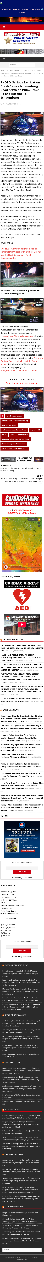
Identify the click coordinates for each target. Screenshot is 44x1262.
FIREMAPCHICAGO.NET (13, 639)
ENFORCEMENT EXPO (9, 897)
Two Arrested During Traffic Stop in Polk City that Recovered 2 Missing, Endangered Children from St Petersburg (21, 1146)
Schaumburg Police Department (14, 448)
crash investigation (14, 416)
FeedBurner (27, 877)
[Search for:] (22, 65)
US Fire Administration (9, 913)
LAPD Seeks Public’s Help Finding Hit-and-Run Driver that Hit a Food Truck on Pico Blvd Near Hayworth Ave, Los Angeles (21, 1198)
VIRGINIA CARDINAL (13, 1062)
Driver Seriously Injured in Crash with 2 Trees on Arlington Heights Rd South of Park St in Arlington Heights (21, 747)
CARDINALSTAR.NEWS (14, 1154)
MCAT (4, 435)
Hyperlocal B (35, 430)
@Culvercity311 (6, 930)
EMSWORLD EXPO (7, 894)
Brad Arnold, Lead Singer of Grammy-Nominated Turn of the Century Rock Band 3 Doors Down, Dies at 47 (21, 1171)
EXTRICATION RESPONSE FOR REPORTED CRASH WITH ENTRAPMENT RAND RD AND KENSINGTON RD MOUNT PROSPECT (21, 667)
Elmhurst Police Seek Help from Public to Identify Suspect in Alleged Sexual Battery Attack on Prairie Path (19, 738)
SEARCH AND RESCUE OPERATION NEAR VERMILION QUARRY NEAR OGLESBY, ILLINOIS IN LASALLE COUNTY (20, 658)
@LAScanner (5, 933)
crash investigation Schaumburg (15, 421)
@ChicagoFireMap (7, 925)
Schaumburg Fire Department (14, 444)
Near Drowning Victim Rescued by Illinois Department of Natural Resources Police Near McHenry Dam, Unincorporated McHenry (22, 1007)
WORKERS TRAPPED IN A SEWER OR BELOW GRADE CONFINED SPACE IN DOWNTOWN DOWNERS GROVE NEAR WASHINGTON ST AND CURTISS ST (21, 689)
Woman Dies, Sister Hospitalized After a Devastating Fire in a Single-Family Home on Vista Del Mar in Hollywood (21, 1180)
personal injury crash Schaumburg (15, 439)
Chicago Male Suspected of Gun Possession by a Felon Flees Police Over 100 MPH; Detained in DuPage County (21, 807)
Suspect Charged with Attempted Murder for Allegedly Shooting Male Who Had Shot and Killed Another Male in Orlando (20, 1124)
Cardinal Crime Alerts (15, 1015)
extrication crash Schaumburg (14, 430)
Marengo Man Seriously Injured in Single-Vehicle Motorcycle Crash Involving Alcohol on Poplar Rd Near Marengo (21, 798)
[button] (3, 27)
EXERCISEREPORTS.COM (14, 1206)
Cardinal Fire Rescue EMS (16, 965)
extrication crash (9, 425)
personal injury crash (19, 435)
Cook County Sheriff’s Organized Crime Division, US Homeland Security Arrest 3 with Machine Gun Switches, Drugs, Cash (21, 719)
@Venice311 (5, 936)
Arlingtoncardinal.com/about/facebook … (20, 370)
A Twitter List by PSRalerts (10, 576)
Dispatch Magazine (8, 892)
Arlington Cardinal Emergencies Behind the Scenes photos (21, 361)
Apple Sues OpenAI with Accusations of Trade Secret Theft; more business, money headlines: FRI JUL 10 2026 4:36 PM (21, 1088)
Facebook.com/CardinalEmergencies (17, 336)
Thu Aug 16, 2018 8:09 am (12, 104)
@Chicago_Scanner (8, 927)
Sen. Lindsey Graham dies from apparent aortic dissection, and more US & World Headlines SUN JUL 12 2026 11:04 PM (21, 1079)
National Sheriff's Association (12, 905)
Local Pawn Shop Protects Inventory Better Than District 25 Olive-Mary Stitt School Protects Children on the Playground (22, 786)
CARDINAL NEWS (11, 710)
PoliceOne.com (6, 908)
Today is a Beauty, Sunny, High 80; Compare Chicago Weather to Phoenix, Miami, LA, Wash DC (20, 766)
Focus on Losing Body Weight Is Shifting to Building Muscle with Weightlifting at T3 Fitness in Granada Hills (20, 1162)
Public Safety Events (8, 911)
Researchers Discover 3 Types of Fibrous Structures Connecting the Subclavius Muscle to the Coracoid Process (21, 1241)
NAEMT (3, 903)
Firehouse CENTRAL (8, 900)
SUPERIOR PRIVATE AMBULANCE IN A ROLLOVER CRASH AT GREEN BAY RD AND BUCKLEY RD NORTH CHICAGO (22, 648)
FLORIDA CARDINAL (13, 1109)
